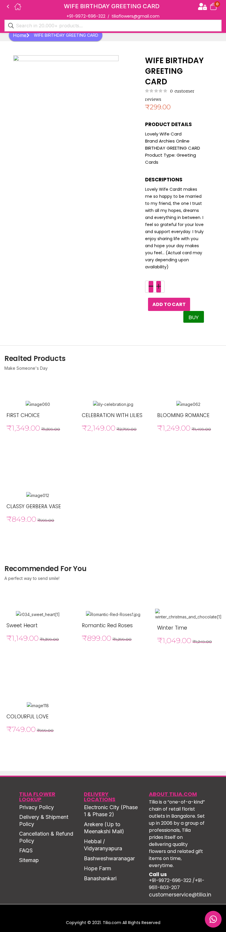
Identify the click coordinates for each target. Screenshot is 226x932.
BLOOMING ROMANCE (183, 415)
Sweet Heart (22, 625)
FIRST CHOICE (23, 415)
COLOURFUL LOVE (27, 716)
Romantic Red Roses (107, 625)
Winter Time (172, 627)
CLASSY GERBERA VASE (33, 506)
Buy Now (194, 319)
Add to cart (169, 304)
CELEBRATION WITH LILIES (112, 415)
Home (19, 35)
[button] (213, 6)
